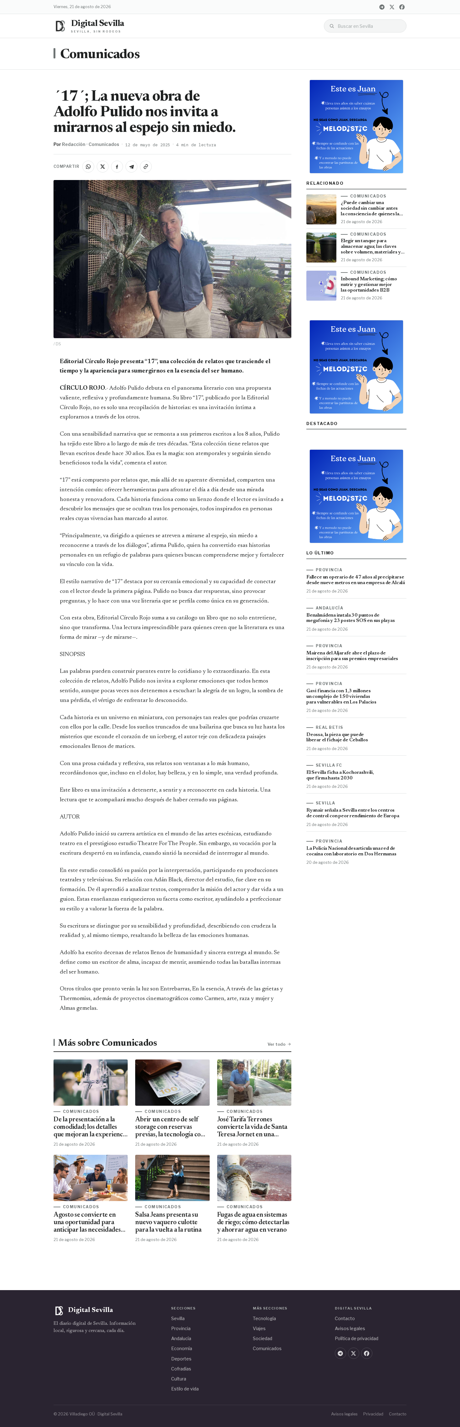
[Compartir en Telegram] (131, 167)
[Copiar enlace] (146, 167)
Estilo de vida (185, 1388)
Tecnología (264, 1318)
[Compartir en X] (103, 167)
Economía (181, 1348)
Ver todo (276, 1044)
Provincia (181, 1328)
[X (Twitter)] (391, 7)
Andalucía (181, 1338)
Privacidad (373, 1414)
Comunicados (100, 55)
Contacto (345, 1318)
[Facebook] (401, 7)
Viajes (259, 1328)
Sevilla (178, 1318)
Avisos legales (350, 1328)
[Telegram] (381, 7)
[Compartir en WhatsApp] (88, 167)
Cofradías (181, 1368)
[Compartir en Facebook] (117, 167)
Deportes (181, 1358)
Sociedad (262, 1338)
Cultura (178, 1378)
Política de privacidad (356, 1338)
